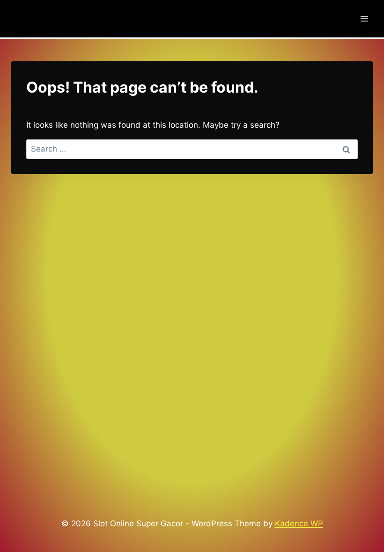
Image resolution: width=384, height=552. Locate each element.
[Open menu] (364, 18)
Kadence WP (299, 523)
